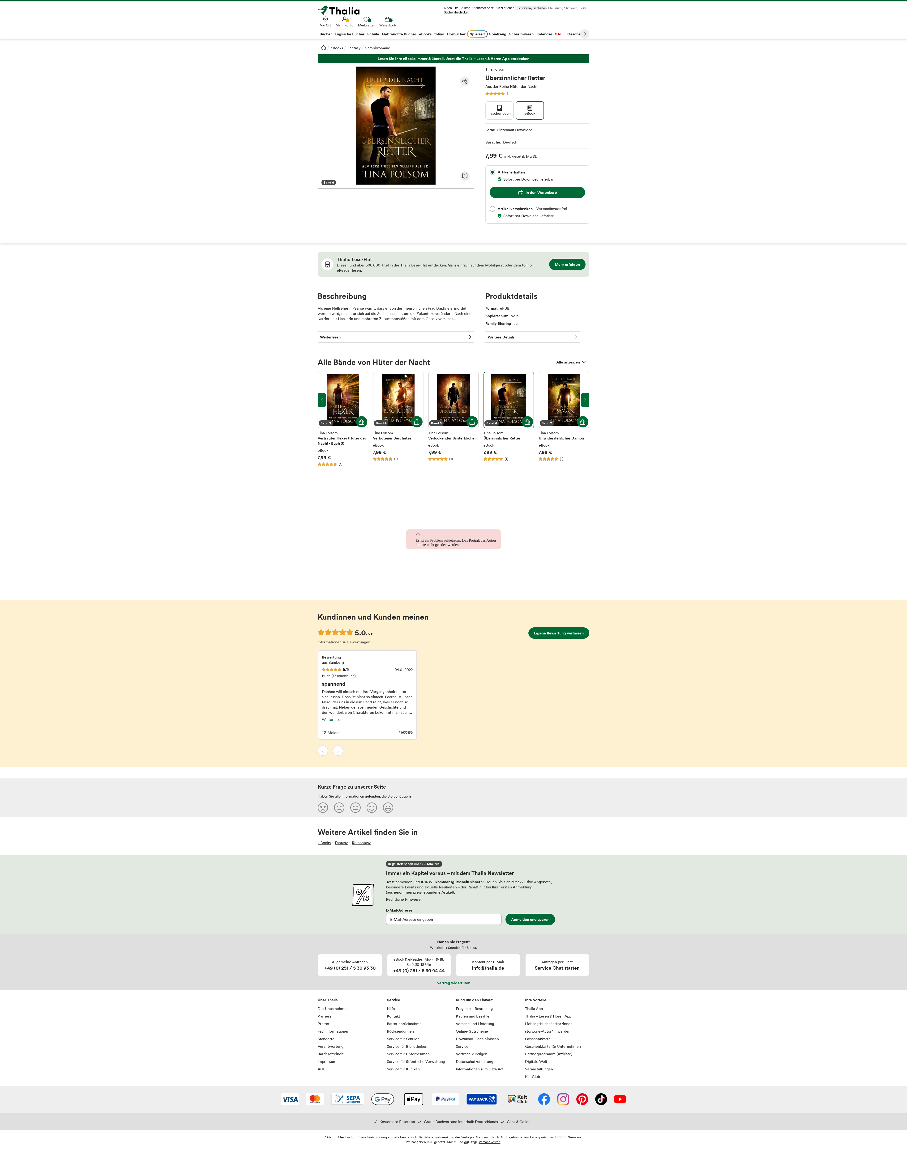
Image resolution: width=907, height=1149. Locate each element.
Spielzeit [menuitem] (477, 34)
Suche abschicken (456, 12)
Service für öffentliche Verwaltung (416, 1061)
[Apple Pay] (413, 1099)
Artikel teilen (465, 81)
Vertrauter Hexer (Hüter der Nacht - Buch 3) (343, 419)
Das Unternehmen (333, 1008)
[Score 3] (355, 807)
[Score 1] (323, 807)
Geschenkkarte (538, 1038)
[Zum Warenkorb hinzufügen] (361, 421)
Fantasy (354, 48)
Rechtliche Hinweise (403, 899)
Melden (334, 732)
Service (393, 999)
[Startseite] (323, 47)
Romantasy (361, 842)
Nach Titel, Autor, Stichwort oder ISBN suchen (479, 8)
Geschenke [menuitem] (577, 34)
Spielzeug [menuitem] (497, 34)
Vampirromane (377, 48)
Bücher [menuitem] (326, 34)
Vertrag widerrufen (453, 982)
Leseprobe (465, 176)
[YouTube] (620, 1099)
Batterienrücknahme (404, 1023)
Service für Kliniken (403, 1069)
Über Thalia (328, 999)
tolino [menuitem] (439, 34)
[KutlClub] (517, 1099)
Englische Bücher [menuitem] (349, 34)
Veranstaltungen (539, 1069)
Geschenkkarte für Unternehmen (553, 1046)
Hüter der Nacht (524, 86)
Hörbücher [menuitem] (456, 34)
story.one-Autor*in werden (547, 1031)
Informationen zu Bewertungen (344, 642)
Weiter (584, 34)
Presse (323, 1023)
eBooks (337, 48)
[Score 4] (372, 807)
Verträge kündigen (471, 1054)
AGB (321, 1069)
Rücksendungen (400, 1031)
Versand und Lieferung (475, 1023)
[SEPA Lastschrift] (347, 1099)
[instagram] (563, 1099)
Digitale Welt (536, 1061)
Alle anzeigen (568, 362)
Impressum (327, 1061)
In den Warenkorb (541, 192)
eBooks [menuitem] (425, 34)
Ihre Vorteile (535, 999)
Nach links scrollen (322, 400)
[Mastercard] (315, 1099)
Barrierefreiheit (331, 1054)
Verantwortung (330, 1046)
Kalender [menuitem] (544, 34)
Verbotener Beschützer (398, 419)
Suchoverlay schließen (531, 8)
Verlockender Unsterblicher (453, 419)
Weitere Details (501, 337)
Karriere (325, 1016)
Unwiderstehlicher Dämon (564, 419)
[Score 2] (339, 807)
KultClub (532, 1076)
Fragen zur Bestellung (474, 1008)
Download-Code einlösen (477, 1038)
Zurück (323, 750)
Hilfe (391, 1008)
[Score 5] (388, 807)
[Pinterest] (582, 1099)
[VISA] (290, 1099)
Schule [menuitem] (373, 34)
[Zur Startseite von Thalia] (341, 10)
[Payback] (481, 1099)
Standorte (326, 1038)
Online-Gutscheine (472, 1031)
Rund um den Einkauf (474, 999)
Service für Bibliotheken (407, 1046)
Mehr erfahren (567, 264)
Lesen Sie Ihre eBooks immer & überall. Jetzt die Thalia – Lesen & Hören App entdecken (453, 58)
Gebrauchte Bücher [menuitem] (399, 34)
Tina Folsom (495, 69)
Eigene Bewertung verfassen (559, 633)
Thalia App (534, 1008)
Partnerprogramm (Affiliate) (548, 1054)
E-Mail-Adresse (399, 910)
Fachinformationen (333, 1031)
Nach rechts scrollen (585, 400)
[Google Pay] (382, 1099)
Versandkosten (490, 1142)
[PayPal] (445, 1099)
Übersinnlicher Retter (508, 419)
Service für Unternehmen (408, 1054)
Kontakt (393, 1016)
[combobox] (492, 172)
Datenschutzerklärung (474, 1061)
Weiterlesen (330, 337)
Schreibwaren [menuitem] (521, 34)
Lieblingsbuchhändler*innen (549, 1023)
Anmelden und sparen (530, 919)
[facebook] (544, 1099)
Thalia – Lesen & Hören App (548, 1016)
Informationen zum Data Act (480, 1069)
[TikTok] (601, 1099)
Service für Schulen (403, 1038)
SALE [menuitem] (560, 34)
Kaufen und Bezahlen (474, 1016)
